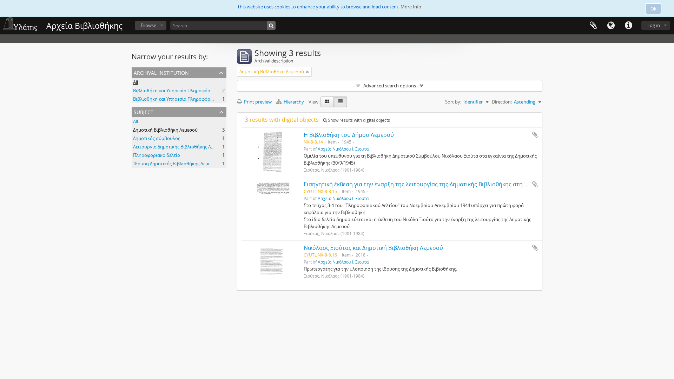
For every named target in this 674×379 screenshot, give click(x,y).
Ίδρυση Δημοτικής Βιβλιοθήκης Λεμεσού (176, 163)
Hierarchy (294, 102)
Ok (653, 9)
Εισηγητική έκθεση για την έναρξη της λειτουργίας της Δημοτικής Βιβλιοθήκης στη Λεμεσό (424, 184)
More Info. (411, 7)
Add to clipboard (534, 134)
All (135, 82)
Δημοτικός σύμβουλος (156, 138)
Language (611, 25)
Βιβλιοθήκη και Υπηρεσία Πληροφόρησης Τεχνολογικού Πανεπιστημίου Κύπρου (218, 90)
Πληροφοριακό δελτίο (156, 155)
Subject (143, 111)
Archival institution (161, 72)
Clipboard (593, 25)
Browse (148, 25)
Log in (653, 25)
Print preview (257, 102)
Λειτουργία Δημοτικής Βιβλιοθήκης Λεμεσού (179, 147)
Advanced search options (389, 85)
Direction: (502, 102)
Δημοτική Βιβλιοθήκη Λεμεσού (165, 130)
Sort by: (453, 102)
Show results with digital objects (358, 120)
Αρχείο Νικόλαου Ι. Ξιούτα (343, 149)
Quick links (628, 25)
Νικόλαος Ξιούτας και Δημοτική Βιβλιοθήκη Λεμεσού (373, 248)
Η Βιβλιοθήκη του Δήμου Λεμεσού (349, 135)
